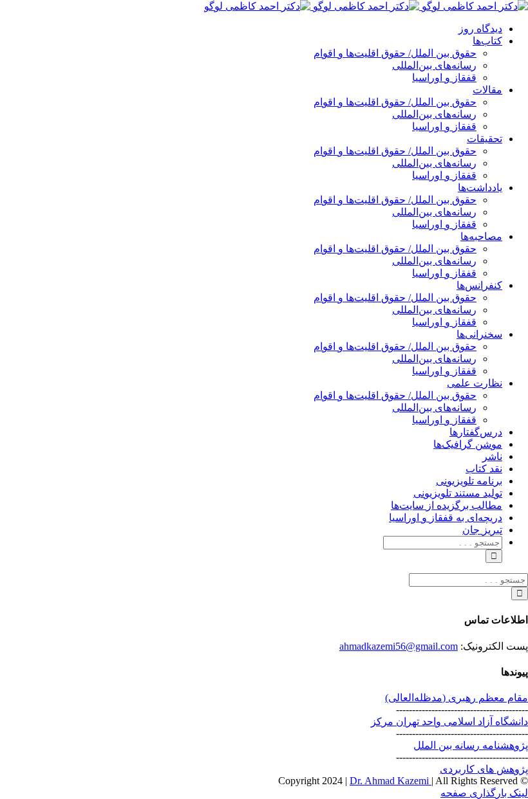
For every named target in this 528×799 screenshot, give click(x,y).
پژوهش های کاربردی (484, 769)
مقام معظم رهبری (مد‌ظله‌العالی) (456, 697)
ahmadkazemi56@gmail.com (398, 646)
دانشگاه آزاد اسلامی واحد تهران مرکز (449, 721)
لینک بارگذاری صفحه (484, 792)
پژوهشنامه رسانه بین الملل (470, 745)
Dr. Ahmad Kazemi (390, 780)
